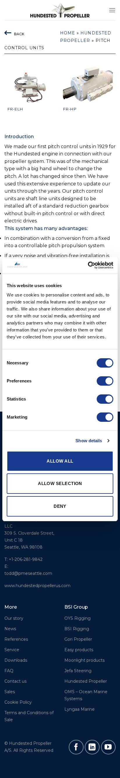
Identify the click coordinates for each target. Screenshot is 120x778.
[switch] (105, 381)
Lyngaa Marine (79, 709)
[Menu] (112, 10)
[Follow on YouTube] (108, 747)
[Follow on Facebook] (76, 747)
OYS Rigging (77, 618)
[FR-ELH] (32, 84)
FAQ (8, 670)
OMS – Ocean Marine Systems (85, 695)
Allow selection (60, 483)
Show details (88, 440)
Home (67, 33)
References (16, 639)
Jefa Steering (77, 670)
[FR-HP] (88, 84)
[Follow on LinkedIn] (92, 747)
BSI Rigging (76, 628)
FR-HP (69, 109)
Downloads (15, 660)
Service (11, 649)
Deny (60, 506)
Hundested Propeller (85, 681)
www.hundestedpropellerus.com (37, 585)
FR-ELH (15, 109)
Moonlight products (84, 660)
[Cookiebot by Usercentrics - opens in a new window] (87, 265)
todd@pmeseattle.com (28, 573)
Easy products (78, 649)
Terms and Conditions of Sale (29, 716)
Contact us (15, 681)
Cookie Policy (18, 702)
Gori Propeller (78, 639)
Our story (13, 618)
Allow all (60, 461)
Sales (9, 691)
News (10, 628)
